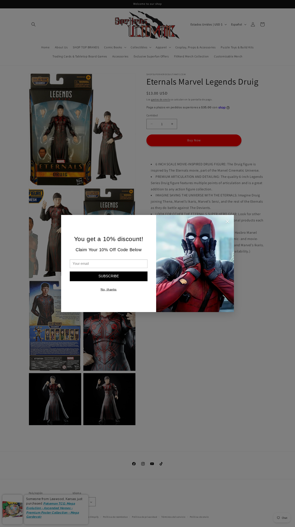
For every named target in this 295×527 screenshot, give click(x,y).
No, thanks (109, 289)
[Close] (227, 222)
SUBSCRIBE (108, 276)
